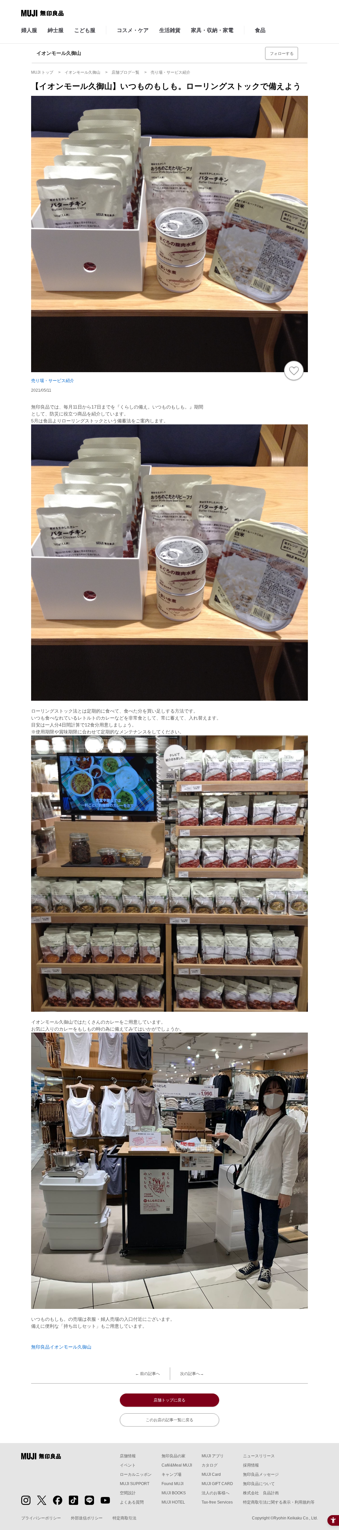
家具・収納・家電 (212, 30)
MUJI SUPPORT (134, 1483)
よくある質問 (132, 1502)
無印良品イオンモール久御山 (61, 1347)
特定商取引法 (124, 1518)
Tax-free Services (217, 1502)
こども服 (84, 30)
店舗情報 (128, 1456)
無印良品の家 (173, 1456)
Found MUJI (172, 1483)
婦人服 (29, 30)
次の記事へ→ (192, 1373)
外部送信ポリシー (87, 1518)
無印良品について (259, 1483)
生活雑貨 (169, 30)
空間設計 (128, 1493)
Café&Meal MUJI (177, 1465)
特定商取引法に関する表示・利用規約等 (279, 1502)
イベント (128, 1465)
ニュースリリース (259, 1456)
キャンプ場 (171, 1474)
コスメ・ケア (133, 30)
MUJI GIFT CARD (217, 1483)
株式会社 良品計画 (261, 1493)
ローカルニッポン (136, 1474)
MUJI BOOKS (174, 1493)
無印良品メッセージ (261, 1474)
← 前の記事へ (147, 1373)
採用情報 (251, 1465)
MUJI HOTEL (173, 1502)
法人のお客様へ (215, 1493)
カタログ (210, 1465)
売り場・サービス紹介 (52, 380)
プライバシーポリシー (41, 1518)
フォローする (282, 53)
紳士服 (56, 30)
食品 (260, 30)
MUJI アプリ (213, 1456)
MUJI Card (211, 1474)
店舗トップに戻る (169, 1400)
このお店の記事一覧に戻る (169, 1420)
